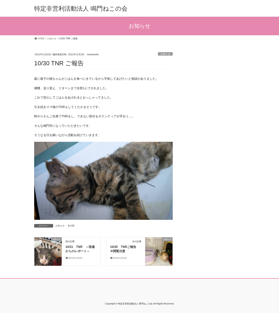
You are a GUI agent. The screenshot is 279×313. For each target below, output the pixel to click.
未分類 (71, 225)
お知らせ (165, 54)
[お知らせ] (48, 251)
